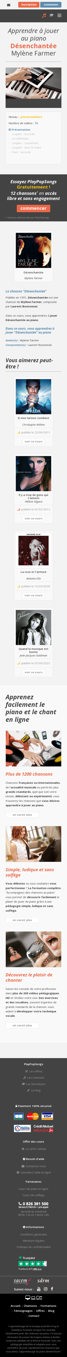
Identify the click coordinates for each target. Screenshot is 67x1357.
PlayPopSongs (9, 15)
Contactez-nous (35, 1166)
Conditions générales (33, 1234)
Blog (51, 1311)
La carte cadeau (35, 1149)
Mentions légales (33, 1240)
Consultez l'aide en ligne (35, 1172)
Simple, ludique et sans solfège (30, 872)
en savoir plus (22, 814)
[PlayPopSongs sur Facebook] (50, 1289)
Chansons (30, 1306)
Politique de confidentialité (34, 1247)
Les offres (35, 1071)
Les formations (35, 1084)
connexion (51, 4)
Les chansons (35, 1077)
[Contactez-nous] (9, 4)
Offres (40, 1311)
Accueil (15, 1306)
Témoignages (23, 1311)
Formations (48, 1306)
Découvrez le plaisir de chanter (29, 977)
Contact (33, 1316)
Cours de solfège (33, 1195)
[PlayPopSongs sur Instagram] (44, 1289)
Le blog (35, 1090)
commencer (33, 208)
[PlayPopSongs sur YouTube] (37, 1289)
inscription (28, 4)
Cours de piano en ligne (33, 1189)
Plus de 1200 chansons (29, 774)
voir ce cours (34, 441)
